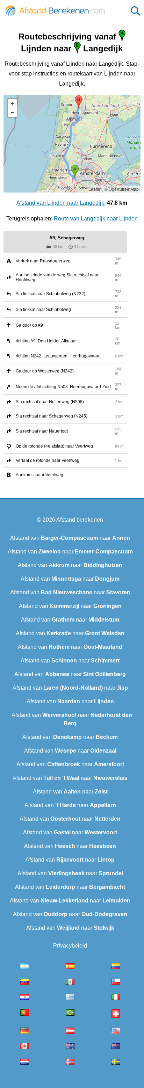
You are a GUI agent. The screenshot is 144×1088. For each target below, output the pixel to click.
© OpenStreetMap (122, 189)
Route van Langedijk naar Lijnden (96, 219)
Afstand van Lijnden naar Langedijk (60, 203)
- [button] (12, 112)
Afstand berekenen (79, 520)
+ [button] (12, 103)
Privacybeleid (70, 946)
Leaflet (94, 189)
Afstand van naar (70, 538)
